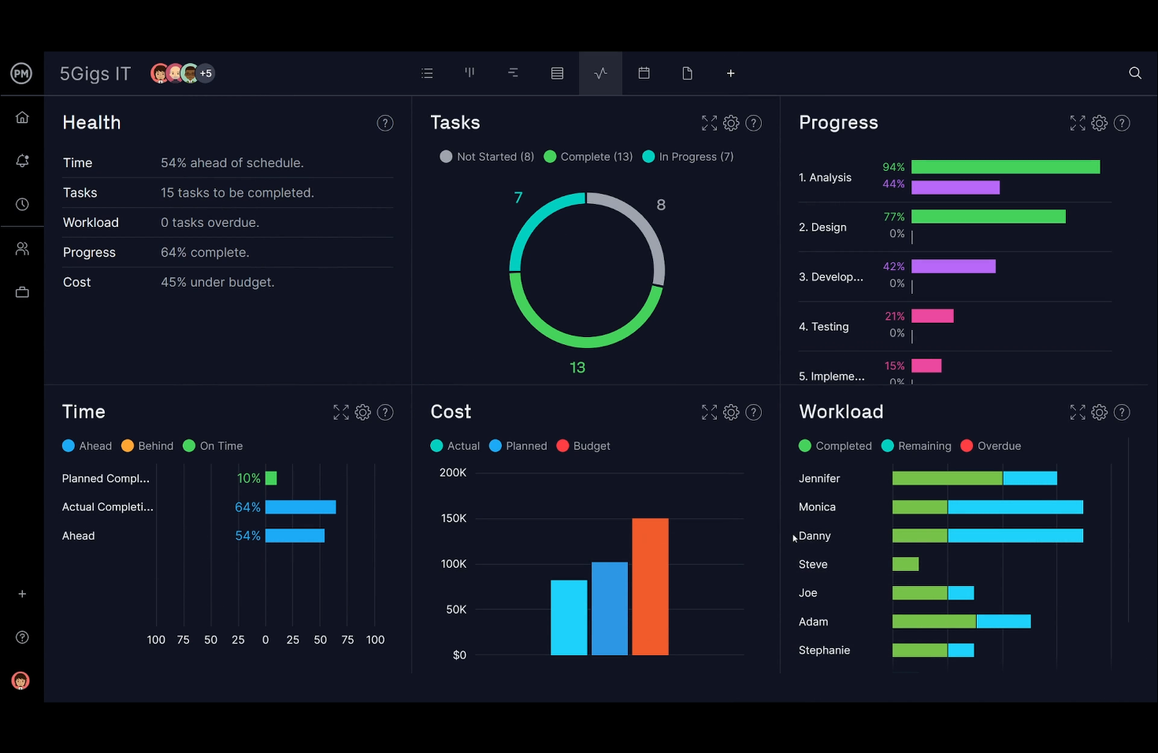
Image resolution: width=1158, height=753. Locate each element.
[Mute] (1055, 735)
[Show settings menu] (1096, 735)
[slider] (539, 735)
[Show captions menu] (1014, 735)
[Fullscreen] (1137, 735)
